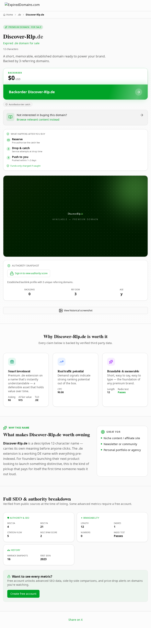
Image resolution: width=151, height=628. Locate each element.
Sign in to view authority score (31, 273)
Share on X (75, 620)
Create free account (23, 594)
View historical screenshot (78, 310)
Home (9, 14)
